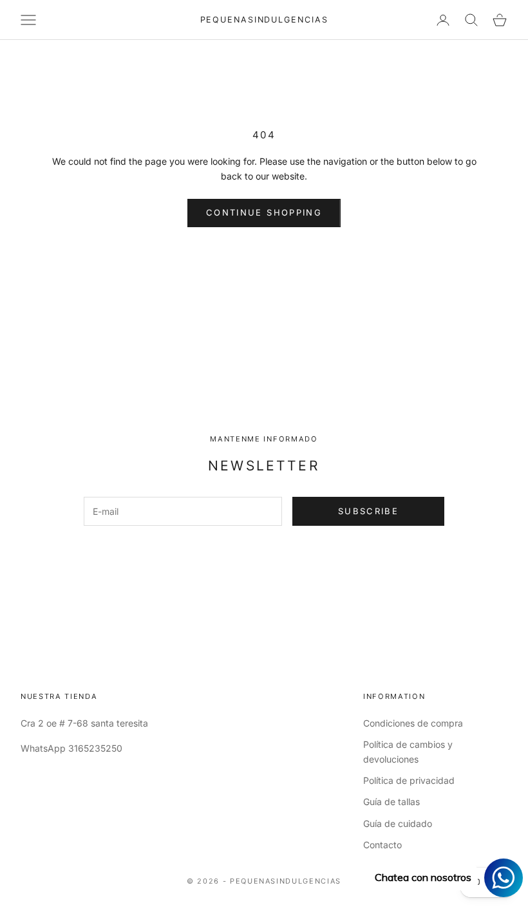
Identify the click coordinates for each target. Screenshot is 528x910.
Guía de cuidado (397, 823)
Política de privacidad (409, 780)
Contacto (382, 844)
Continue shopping (264, 212)
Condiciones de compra (413, 723)
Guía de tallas (391, 801)
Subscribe (368, 511)
